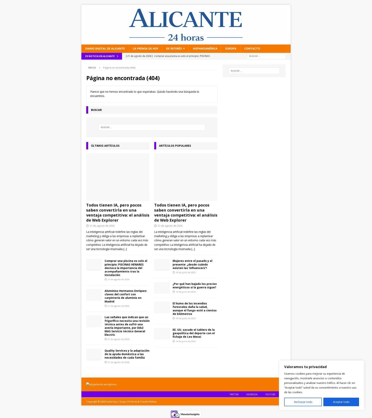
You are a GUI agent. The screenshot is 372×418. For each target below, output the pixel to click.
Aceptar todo (341, 402)
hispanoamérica (205, 48)
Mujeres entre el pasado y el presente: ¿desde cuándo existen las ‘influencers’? (192, 264)
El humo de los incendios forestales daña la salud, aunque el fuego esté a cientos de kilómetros (195, 309)
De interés (174, 48)
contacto (252, 48)
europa (230, 48)
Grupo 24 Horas (128, 401)
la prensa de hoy (145, 48)
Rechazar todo (303, 402)
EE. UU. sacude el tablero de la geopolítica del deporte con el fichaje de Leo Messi (194, 333)
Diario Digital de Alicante (105, 48)
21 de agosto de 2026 (102, 225)
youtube (270, 394)
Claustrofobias (148, 401)
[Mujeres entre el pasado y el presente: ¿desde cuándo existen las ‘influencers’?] (162, 265)
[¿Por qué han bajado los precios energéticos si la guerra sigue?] (162, 288)
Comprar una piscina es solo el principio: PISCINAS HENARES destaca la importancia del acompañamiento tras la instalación (126, 268)
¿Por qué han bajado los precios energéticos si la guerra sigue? (195, 285)
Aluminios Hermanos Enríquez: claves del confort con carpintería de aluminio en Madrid (126, 296)
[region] (321, 385)
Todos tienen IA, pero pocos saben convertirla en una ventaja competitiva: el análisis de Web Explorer (117, 212)
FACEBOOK (251, 394)
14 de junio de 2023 (186, 272)
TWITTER (234, 394)
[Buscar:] (266, 56)
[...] (125, 249)
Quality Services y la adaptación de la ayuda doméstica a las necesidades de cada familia (127, 354)
